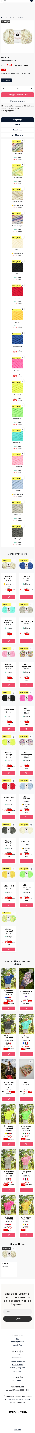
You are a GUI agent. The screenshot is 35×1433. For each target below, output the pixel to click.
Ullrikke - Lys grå (26, 622)
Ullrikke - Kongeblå (26, 578)
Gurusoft (17, 1429)
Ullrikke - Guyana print (26, 666)
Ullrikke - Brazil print (9, 930)
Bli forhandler (17, 1380)
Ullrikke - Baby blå (26, 798)
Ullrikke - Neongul (8, 754)
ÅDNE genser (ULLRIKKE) (9, 991)
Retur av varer (17, 1364)
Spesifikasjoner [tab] (17, 135)
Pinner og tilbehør (17, 1342)
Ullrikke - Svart (8, 710)
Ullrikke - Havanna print (26, 754)
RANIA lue (26, 1082)
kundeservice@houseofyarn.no (18, 1399)
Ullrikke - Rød (9, 798)
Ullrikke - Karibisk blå (8, 622)
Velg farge (6, 80)
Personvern (17, 1371)
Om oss (17, 1354)
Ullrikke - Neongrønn (26, 886)
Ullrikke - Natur (26, 842)
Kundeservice (17, 1358)
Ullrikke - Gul (9, 886)
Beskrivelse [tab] (17, 130)
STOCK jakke (9, 1082)
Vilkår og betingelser (17, 1361)
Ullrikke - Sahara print (9, 578)
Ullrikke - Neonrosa (26, 710)
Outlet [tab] (17, 125)
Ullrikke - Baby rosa (9, 666)
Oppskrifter (17, 1345)
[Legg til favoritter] (14, 560)
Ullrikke (5, 1264)
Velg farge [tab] (17, 120)
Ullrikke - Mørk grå (8, 842)
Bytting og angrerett (17, 1368)
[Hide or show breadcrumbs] (26, 18)
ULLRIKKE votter (26, 992)
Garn (17, 1338)
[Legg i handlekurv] (22, 140)
